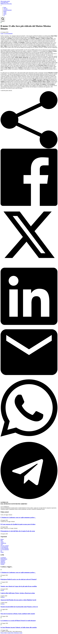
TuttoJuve (3, 561)
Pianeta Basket (4, 559)
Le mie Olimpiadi (4, 548)
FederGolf (3, 562)
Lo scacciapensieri (7, 10)
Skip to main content (5, 1)
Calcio (4, 12)
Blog (2, 540)
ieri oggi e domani (5, 545)
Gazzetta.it (3, 560)
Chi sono (5, 8)
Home (4, 7)
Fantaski (2, 564)
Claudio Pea (3, 543)
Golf (2, 544)
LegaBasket (3, 557)
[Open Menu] (1, 5)
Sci (4, 15)
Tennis (4, 13)
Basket (4, 11)
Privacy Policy (4, 632)
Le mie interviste (4, 547)
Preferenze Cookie (18, 632)
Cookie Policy (10, 632)
